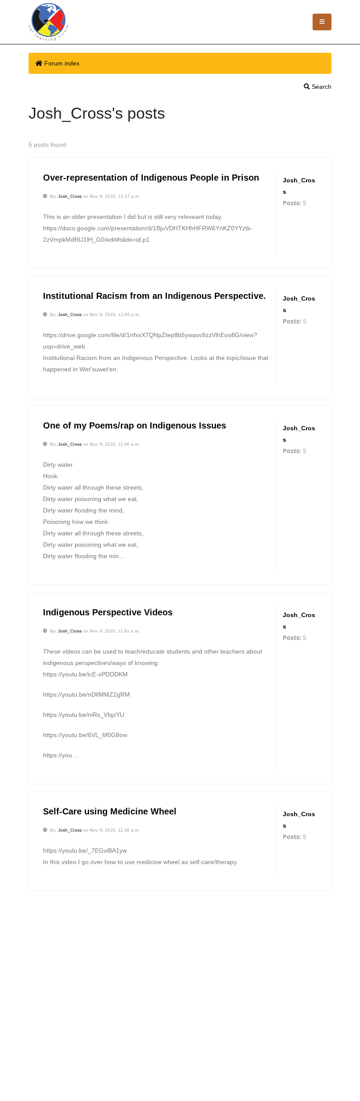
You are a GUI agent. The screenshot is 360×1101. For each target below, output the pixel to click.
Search (320, 86)
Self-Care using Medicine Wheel (109, 811)
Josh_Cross (70, 196)
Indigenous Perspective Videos (108, 612)
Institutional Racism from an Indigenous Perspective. (154, 296)
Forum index (61, 63)
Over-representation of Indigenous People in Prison (151, 177)
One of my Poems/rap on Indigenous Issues (134, 425)
